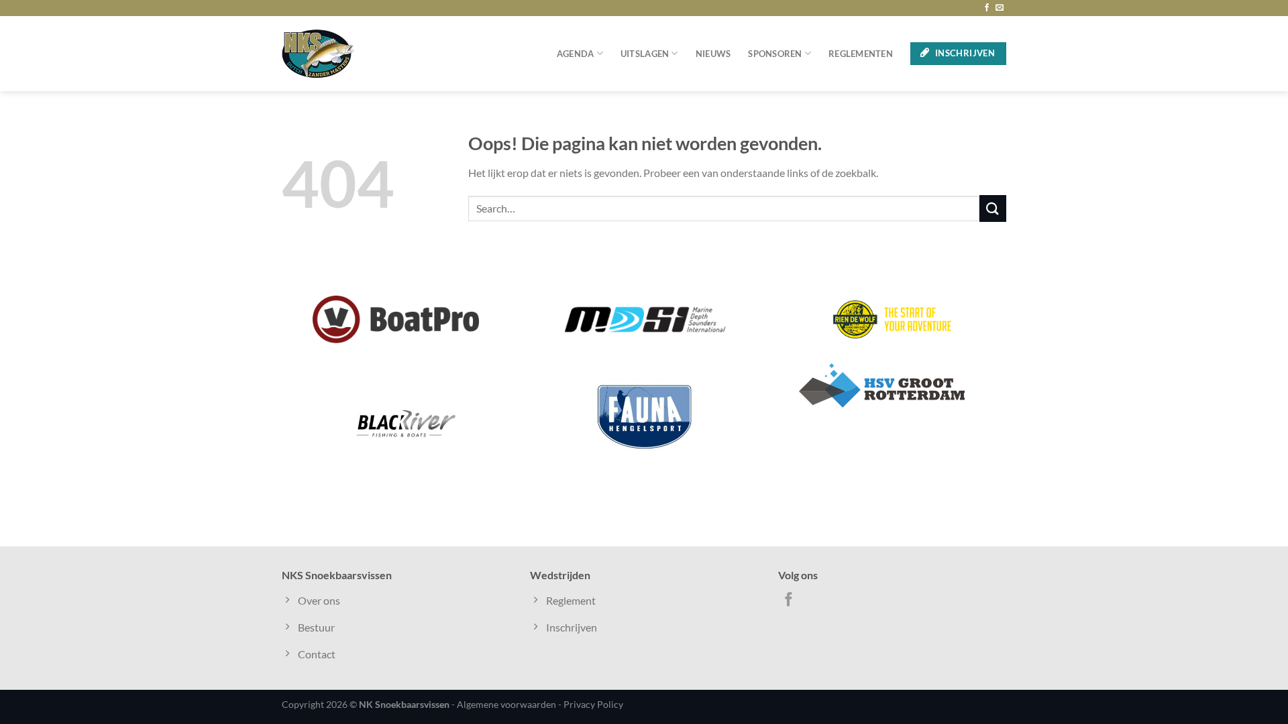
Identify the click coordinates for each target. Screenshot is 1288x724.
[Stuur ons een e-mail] (1000, 8)
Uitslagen (645, 53)
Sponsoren (775, 53)
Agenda (575, 53)
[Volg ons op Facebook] (987, 8)
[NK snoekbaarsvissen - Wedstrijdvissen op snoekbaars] (318, 53)
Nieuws (713, 53)
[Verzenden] (992, 208)
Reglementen (860, 53)
